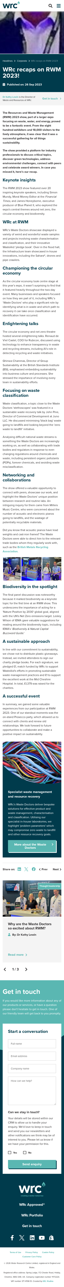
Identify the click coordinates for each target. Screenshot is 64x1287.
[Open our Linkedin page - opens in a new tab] (32, 1238)
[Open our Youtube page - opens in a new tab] (42, 1238)
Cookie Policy (48, 1252)
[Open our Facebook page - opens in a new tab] (12, 1238)
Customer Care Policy (32, 1257)
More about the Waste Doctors (30, 846)
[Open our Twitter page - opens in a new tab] (22, 1238)
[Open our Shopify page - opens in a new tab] (51, 1238)
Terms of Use (15, 1252)
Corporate (22, 61)
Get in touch (32, 1226)
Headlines (8, 61)
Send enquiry (32, 1164)
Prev (44, 869)
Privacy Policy (31, 1252)
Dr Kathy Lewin (10, 97)
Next (56, 869)
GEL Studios (48, 1281)
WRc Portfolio (32, 1215)
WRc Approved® (32, 1205)
